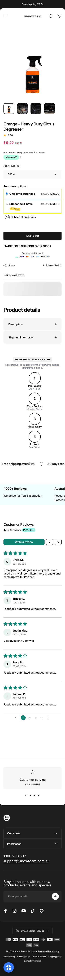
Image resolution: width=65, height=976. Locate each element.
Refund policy (9, 956)
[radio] (7, 194)
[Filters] (49, 542)
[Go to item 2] (22, 108)
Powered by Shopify (48, 951)
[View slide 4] (39, 795)
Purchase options (15, 186)
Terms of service (39, 956)
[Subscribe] (55, 896)
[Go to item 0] (8, 108)
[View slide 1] (26, 795)
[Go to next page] (48, 717)
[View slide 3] (35, 795)
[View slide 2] (30, 795)
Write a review (24, 542)
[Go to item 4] (49, 108)
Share (11, 265)
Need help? (55, 265)
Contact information (32, 961)
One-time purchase (22, 193)
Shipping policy (55, 956)
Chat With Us (32, 784)
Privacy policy (23, 956)
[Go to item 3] (36, 108)
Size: (11, 166)
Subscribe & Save (21, 206)
